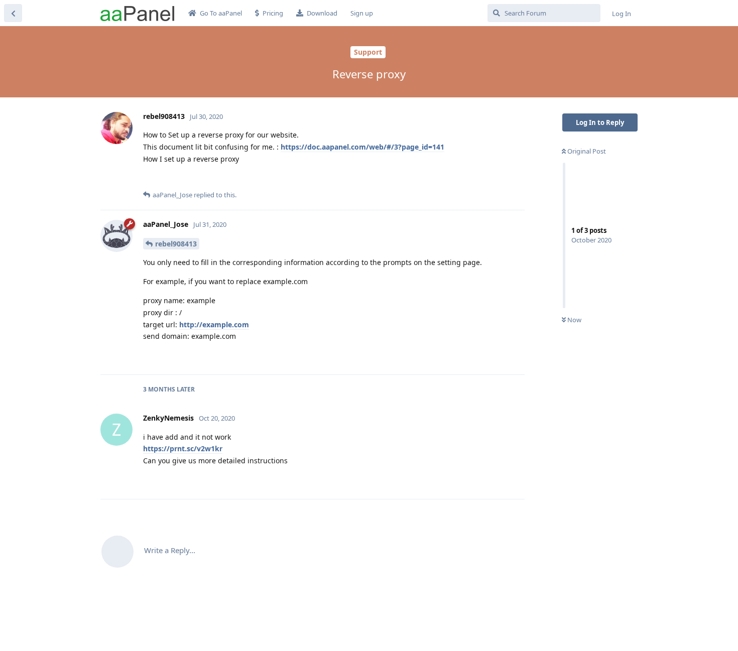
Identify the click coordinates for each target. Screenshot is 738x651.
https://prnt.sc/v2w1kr (182, 448)
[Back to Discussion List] (13, 13)
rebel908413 (176, 243)
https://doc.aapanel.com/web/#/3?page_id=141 (362, 147)
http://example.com (214, 324)
